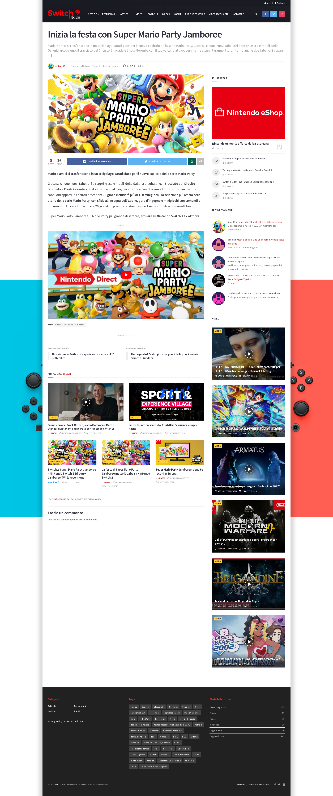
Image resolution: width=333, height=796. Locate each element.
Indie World (145, 719)
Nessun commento (72, 433)
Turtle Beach (136, 761)
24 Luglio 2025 (111, 486)
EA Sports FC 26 (138, 713)
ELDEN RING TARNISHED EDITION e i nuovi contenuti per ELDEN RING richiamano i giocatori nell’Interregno (247, 369)
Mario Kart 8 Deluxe (139, 725)
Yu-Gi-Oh (189, 761)
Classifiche (159, 707)
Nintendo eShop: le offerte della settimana (240, 144)
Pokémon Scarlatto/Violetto (156, 742)
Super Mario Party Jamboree (69, 324)
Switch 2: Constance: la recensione (262, 293)
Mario (172, 719)
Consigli (186, 707)
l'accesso (61, 498)
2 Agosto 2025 (72, 482)
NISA (175, 737)
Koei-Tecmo (160, 719)
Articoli (125, 14)
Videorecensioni (218, 14)
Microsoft (154, 730)
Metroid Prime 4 (137, 730)
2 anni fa (74, 66)
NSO (184, 737)
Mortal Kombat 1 (138, 737)
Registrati (281, 3)
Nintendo (164, 737)
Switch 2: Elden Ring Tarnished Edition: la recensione (248, 181)
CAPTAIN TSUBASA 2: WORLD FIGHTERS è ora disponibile (248, 428)
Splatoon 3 (168, 749)
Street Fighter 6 (137, 754)
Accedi (269, 3)
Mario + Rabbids (187, 719)
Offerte (194, 737)
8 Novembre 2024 (166, 482)
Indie (132, 719)
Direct (197, 707)
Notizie (92, 14)
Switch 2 (153, 14)
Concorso (173, 707)
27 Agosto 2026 (249, 491)
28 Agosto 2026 (249, 376)
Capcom (145, 707)
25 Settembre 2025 (176, 433)
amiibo (133, 707)
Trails (196, 754)
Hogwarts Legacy (172, 713)
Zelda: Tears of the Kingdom (153, 766)
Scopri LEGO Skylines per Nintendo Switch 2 (244, 193)
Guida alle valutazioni (259, 784)
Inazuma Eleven (192, 713)
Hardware (238, 14)
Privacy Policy (55, 721)
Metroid (198, 725)
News (153, 737)
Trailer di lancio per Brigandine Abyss (237, 601)
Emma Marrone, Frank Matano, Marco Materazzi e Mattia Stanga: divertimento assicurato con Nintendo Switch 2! (81, 426)
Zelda (133, 766)
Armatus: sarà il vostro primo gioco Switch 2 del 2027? (247, 486)
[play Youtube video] (126, 275)
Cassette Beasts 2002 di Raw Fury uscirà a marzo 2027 (247, 659)
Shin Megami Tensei (139, 749)
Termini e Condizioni (73, 721)
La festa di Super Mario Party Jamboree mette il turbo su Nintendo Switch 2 (126, 473)
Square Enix (183, 749)
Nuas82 (61, 66)
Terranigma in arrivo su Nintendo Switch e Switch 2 (247, 170)
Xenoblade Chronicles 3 (170, 761)
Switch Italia (59, 784)
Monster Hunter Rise (172, 730)
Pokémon (134, 742)
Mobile (177, 14)
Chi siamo (240, 784)
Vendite (150, 761)
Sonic (156, 749)
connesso (66, 519)
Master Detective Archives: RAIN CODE (171, 725)
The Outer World (195, 14)
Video (139, 14)
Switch (165, 14)
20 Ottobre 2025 (94, 433)
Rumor (177, 742)
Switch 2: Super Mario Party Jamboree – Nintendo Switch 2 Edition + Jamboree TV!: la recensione (72, 473)
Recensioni (108, 14)
